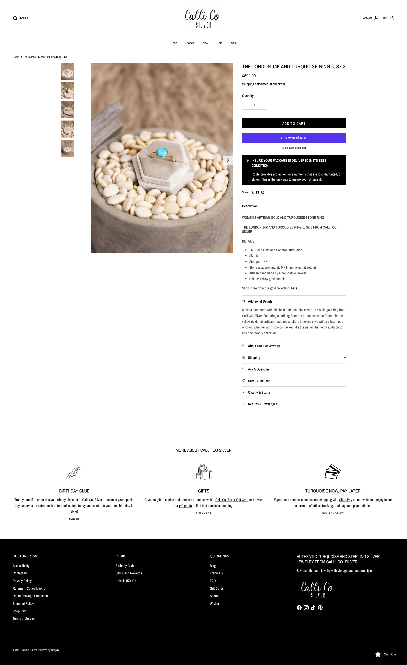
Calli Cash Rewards (129, 573)
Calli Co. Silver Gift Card (231, 499)
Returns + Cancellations (29, 588)
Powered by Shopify (48, 650)
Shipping (248, 83)
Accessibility (21, 565)
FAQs (213, 580)
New (205, 43)
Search (214, 595)
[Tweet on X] (252, 192)
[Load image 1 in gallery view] (162, 158)
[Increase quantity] (263, 104)
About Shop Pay (333, 513)
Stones (189, 43)
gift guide (185, 505)
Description (250, 205)
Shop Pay (345, 499)
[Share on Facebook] (257, 192)
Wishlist (215, 603)
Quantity (248, 95)
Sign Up (74, 519)
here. (294, 288)
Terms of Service (24, 618)
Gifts (219, 43)
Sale (234, 43)
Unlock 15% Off (126, 580)
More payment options (294, 148)
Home (16, 57)
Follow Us (216, 573)
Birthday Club (125, 565)
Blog (213, 565)
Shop (174, 43)
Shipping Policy (23, 603)
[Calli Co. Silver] (203, 18)
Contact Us (20, 573)
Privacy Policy (22, 580)
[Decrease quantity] (246, 104)
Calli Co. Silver (29, 650)
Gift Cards (203, 513)
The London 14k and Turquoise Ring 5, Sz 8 (46, 57)
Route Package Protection (30, 595)
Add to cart (294, 123)
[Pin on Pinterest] (262, 192)
